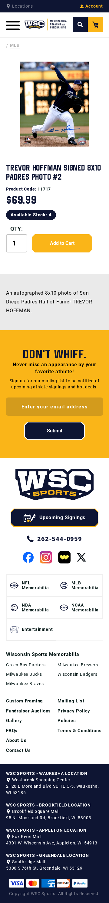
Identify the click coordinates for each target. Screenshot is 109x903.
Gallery (14, 720)
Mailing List (71, 701)
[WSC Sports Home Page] (46, 24)
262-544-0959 (59, 539)
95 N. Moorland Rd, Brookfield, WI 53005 (48, 817)
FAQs (12, 730)
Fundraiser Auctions (28, 711)
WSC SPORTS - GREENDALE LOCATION (47, 855)
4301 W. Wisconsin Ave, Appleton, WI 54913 (51, 842)
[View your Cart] (95, 24)
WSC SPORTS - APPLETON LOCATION (46, 830)
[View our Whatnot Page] (64, 557)
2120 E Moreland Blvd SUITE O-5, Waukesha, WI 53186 (52, 789)
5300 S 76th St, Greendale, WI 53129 (44, 868)
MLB (15, 45)
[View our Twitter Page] (81, 557)
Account (94, 6)
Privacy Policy (74, 711)
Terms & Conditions (79, 730)
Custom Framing (24, 701)
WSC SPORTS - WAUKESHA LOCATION (47, 773)
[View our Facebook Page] (28, 557)
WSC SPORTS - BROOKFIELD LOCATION (48, 805)
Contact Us (18, 750)
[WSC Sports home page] (54, 485)
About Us (16, 740)
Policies (67, 720)
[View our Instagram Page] (46, 557)
